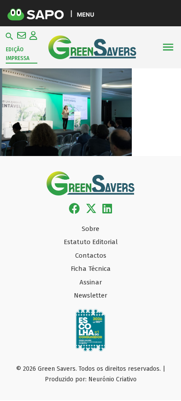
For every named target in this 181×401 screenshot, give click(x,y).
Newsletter (90, 295)
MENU (85, 14)
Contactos (90, 255)
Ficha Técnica (91, 269)
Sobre (90, 229)
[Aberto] (168, 47)
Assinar (91, 282)
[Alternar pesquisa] (9, 36)
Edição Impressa (17, 53)
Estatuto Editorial (91, 242)
